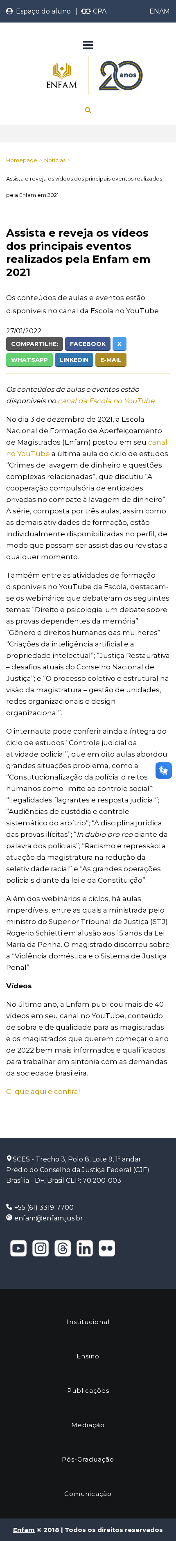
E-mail (111, 360)
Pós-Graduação (88, 1459)
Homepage (21, 160)
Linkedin (74, 360)
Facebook (88, 344)
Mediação (88, 1425)
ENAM (159, 11)
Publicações (88, 1390)
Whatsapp (29, 360)
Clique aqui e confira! (43, 1091)
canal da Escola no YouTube (106, 401)
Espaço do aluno (42, 11)
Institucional (88, 1322)
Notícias (54, 160)
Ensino (88, 1356)
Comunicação (88, 1494)
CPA (98, 11)
